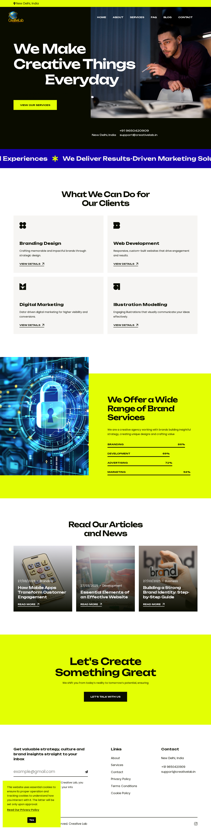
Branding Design (40, 243)
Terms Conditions (124, 786)
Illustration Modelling (140, 304)
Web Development (136, 243)
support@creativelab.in (138, 135)
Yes (31, 820)
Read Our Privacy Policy (23, 810)
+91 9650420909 (134, 130)
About (115, 758)
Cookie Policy (120, 793)
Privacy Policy (121, 779)
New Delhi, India (27, 3)
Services (117, 765)
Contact (117, 772)
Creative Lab (78, 824)
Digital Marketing (41, 304)
